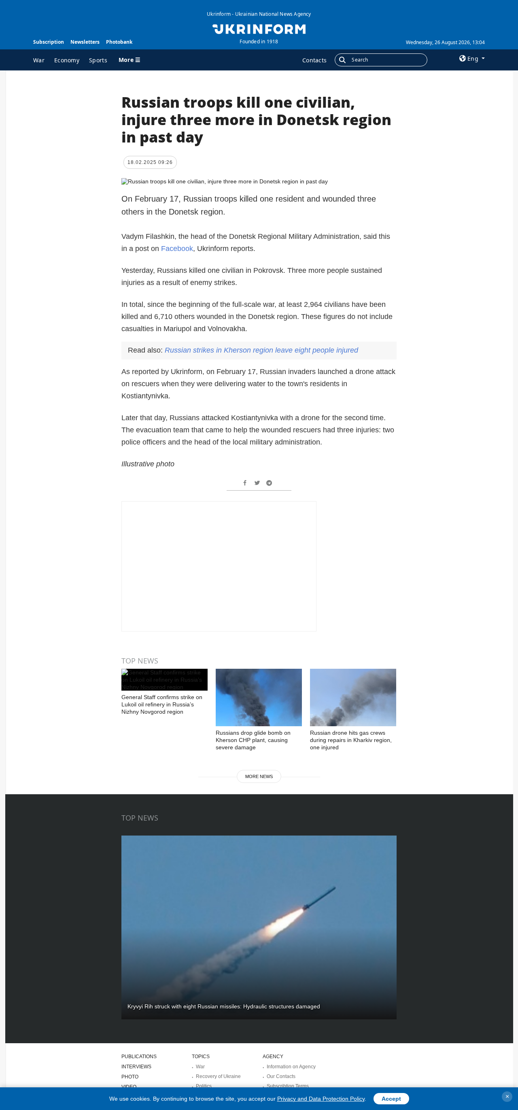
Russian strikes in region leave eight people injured (261, 350)
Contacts (314, 60)
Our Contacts (281, 1076)
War (39, 60)
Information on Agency (291, 1067)
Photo (129, 1077)
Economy (66, 60)
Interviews (136, 1067)
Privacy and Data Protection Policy (321, 1098)
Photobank (119, 41)
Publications (139, 1056)
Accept (391, 1098)
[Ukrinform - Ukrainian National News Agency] (258, 28)
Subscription (48, 41)
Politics (204, 1086)
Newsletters (85, 41)
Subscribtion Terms (288, 1086)
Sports (98, 60)
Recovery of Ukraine (218, 1076)
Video (128, 1087)
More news (259, 776)
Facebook (177, 249)
